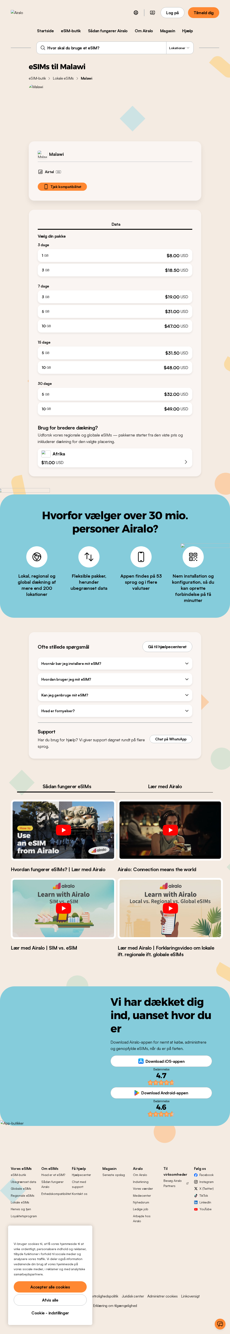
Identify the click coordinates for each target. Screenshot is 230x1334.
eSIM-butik (71, 30)
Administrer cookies (162, 1296)
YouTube (205, 1209)
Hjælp (187, 30)
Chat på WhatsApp (171, 739)
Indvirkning (140, 1182)
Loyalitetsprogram (24, 1216)
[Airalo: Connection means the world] (170, 830)
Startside (45, 30)
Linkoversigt (190, 1296)
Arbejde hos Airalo (141, 1218)
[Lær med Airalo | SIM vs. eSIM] (63, 908)
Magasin (167, 30)
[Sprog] (136, 12)
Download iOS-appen (165, 1061)
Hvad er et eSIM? (53, 1175)
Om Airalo (144, 30)
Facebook (206, 1175)
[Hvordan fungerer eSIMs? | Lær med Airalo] (63, 830)
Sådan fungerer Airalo (108, 30)
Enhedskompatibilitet (56, 1194)
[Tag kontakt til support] (220, 1324)
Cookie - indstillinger (50, 1312)
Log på (172, 12)
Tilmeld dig (204, 12)
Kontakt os (79, 1194)
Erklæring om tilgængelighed (115, 1305)
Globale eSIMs (21, 1188)
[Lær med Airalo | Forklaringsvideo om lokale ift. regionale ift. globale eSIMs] (170, 908)
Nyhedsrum (141, 1202)
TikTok (203, 1195)
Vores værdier (143, 1188)
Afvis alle (50, 1299)
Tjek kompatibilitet (66, 186)
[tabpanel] (115, 322)
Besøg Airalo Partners (173, 1183)
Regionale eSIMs (22, 1195)
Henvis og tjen (21, 1209)
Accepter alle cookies (50, 1286)
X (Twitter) (206, 1188)
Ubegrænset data (23, 1182)
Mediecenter (142, 1195)
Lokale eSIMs (63, 78)
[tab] (115, 224)
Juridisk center (133, 1296)
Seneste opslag (113, 1175)
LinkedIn (205, 1202)
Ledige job (140, 1209)
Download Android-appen (164, 1092)
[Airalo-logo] (24, 12)
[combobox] (114, 47)
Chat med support (79, 1184)
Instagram (206, 1182)
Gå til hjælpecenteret (167, 646)
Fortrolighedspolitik (103, 1296)
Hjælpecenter (81, 1175)
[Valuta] (152, 12)
